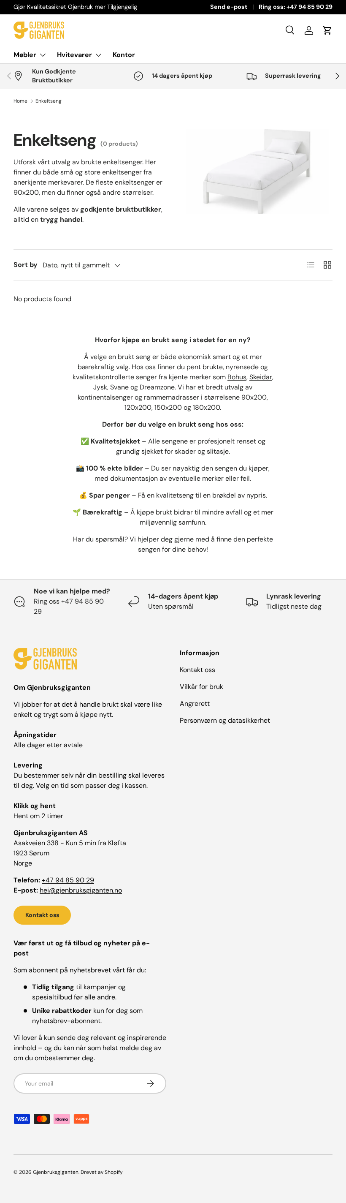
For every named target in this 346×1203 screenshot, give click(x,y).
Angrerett (195, 703)
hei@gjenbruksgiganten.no (81, 890)
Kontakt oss (42, 915)
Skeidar (260, 377)
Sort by (26, 264)
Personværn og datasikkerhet (225, 720)
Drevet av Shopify (102, 1172)
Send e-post (228, 7)
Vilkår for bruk (201, 686)
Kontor (124, 54)
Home (20, 100)
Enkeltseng (48, 100)
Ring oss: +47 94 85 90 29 (295, 7)
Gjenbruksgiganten (55, 1172)
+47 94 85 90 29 (68, 880)
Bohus (236, 377)
